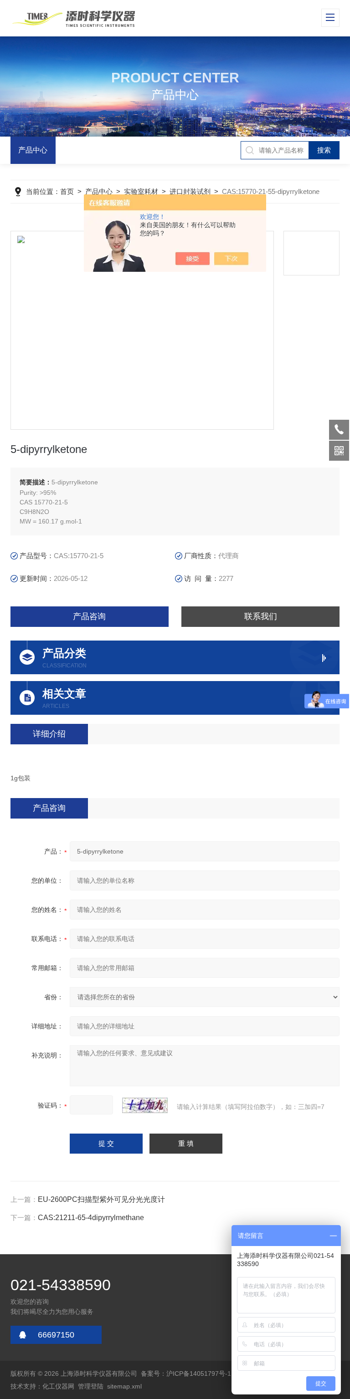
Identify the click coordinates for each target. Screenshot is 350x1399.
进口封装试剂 (190, 191)
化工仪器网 (58, 1386)
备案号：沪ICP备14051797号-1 (186, 1373)
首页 (67, 191)
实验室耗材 (141, 191)
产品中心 (32, 150)
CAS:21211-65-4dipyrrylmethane (91, 1217)
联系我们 (260, 616)
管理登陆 (90, 1386)
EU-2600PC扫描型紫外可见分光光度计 (101, 1199)
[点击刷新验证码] (145, 1105)
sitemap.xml (124, 1386)
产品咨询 (89, 616)
